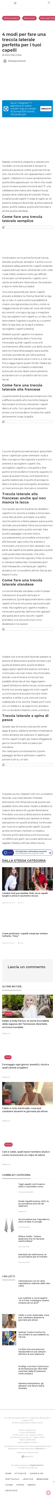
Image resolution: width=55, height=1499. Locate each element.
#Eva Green (29, 18)
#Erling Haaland (11, 18)
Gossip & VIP (36, 1473)
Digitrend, (5, 902)
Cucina (9, 1485)
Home (8, 1473)
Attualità (20, 1473)
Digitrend (39, 1448)
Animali (32, 1485)
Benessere (42, 1479)
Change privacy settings (27, 1468)
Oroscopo (11, 1490)
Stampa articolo (17, 61)
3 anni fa (12, 943)
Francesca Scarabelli (26, 1192)
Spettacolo (12, 1479)
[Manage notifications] (48, 1492)
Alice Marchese (24, 1227)
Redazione (6, 1033)
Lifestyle (28, 1479)
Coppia (20, 1485)
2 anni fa (12, 902)
